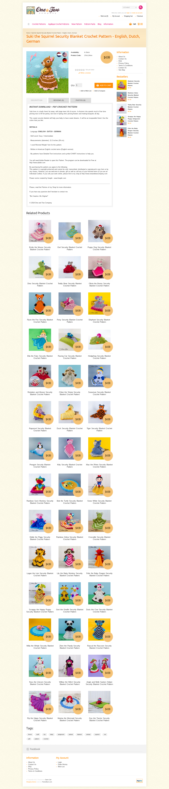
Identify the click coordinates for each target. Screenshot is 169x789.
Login (60, 762)
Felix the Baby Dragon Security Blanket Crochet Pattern (99, 574)
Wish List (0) (104, 16)
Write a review (85, 73)
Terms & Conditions (126, 65)
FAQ (120, 61)
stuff (37, 734)
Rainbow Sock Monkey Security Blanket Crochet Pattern (40, 502)
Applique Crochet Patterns (58, 24)
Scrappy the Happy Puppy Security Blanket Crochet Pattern (40, 610)
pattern (37, 739)
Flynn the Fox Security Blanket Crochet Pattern (40, 321)
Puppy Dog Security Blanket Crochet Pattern (99, 248)
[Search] (141, 7)
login (128, 13)
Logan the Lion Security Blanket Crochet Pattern (40, 574)
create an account (136, 13)
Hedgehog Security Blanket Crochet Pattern (99, 357)
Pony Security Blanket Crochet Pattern (70, 321)
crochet (46, 739)
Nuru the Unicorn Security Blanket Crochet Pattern (40, 683)
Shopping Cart (128, 16)
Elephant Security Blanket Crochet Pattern (99, 321)
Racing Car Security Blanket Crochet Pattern (70, 357)
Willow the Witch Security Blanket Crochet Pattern (69, 683)
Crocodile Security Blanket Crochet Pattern (99, 538)
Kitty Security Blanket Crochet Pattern (69, 466)
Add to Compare (99, 91)
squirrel (97, 734)
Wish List (61, 767)
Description (36, 100)
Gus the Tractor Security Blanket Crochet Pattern (99, 719)
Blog (99, 24)
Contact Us (123, 59)
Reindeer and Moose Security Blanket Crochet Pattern (40, 393)
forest (30, 734)
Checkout (140, 16)
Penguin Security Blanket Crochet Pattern (40, 466)
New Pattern (77, 24)
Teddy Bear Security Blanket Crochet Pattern (70, 284)
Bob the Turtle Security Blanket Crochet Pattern (70, 502)
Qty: (73, 85)
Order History (62, 764)
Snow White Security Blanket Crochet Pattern (99, 502)
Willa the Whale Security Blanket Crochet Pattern (40, 647)
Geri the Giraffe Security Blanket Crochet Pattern (69, 610)
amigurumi (61, 734)
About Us (122, 57)
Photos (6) (80, 100)
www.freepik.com (60, 178)
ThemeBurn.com (47, 782)
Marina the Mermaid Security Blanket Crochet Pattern (70, 719)
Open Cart (48, 779)
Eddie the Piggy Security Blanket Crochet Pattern (40, 538)
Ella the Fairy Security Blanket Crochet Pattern (40, 357)
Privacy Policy (124, 63)
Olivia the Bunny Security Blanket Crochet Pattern (99, 284)
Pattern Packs (89, 24)
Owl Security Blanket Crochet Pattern (69, 248)
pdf (29, 739)
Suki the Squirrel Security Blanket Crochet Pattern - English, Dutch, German (54, 33)
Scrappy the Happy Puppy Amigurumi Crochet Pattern (134, 119)
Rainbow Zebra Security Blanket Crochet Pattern (69, 538)
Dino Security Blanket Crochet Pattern (40, 284)
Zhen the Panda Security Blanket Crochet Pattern (69, 647)
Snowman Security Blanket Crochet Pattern (99, 393)
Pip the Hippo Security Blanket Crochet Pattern (40, 719)
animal (71, 734)
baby (51, 734)
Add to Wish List (86, 91)
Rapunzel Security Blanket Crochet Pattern (40, 429)
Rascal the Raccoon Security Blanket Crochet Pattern (99, 647)
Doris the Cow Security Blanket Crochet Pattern (99, 610)
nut (105, 734)
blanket (79, 734)
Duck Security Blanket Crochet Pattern (70, 429)
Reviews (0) (59, 100)
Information (108, 24)
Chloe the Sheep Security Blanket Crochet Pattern (69, 393)
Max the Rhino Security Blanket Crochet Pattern (99, 466)
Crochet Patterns (39, 24)
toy (45, 734)
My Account (116, 16)
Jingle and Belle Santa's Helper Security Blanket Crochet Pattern (99, 683)
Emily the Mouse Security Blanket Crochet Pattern (40, 248)
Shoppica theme (31, 782)
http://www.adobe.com (37, 163)
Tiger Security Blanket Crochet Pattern (99, 429)
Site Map (122, 70)
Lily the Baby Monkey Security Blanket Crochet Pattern (70, 574)
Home (28, 24)
